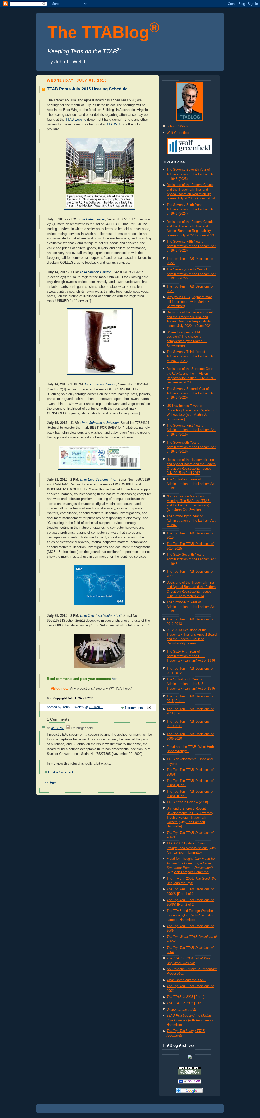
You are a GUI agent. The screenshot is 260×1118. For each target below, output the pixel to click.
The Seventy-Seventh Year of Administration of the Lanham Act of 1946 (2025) (191, 174)
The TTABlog (103, 32)
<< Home (51, 783)
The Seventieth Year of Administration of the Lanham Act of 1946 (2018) (191, 447)
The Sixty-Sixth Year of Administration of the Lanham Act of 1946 (191, 606)
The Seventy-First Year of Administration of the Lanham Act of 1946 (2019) (191, 430)
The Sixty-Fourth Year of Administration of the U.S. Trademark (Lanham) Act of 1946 (191, 684)
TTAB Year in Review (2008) (187, 802)
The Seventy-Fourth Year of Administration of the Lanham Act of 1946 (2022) (191, 274)
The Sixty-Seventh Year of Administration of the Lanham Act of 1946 (191, 559)
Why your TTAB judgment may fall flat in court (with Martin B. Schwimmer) (189, 301)
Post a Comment (60, 772)
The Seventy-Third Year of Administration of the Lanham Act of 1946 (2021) (191, 356)
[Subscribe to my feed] (190, 1057)
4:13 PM (57, 728)
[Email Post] (148, 708)
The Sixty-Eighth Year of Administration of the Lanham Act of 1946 (191, 520)
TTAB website (76, 119)
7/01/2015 (96, 707)
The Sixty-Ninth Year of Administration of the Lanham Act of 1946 (191, 484)
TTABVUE (114, 124)
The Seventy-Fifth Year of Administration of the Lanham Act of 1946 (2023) (191, 246)
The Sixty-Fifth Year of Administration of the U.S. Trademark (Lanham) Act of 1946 (191, 656)
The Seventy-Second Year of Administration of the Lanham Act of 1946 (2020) (191, 393)
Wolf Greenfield (178, 133)
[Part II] (186, 1003)
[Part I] (185, 997)
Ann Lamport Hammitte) (184, 852)
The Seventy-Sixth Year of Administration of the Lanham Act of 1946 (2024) (191, 209)
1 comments (134, 708)
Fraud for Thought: (191, 863)
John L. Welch (177, 126)
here (115, 679)
